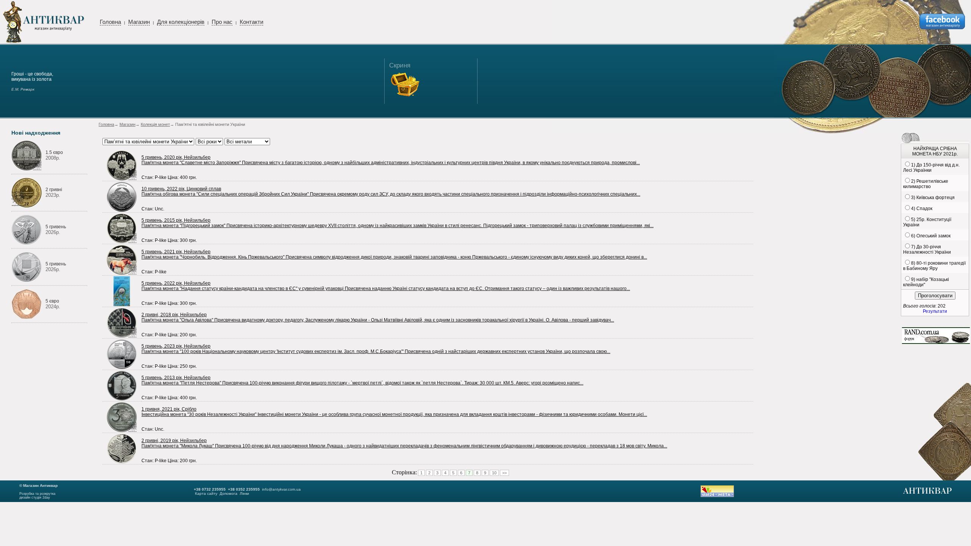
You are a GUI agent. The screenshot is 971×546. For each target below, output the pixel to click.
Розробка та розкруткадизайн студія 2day (37, 495)
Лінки (244, 493)
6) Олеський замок (931, 235)
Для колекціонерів (180, 22)
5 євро (52, 301)
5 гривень (56, 226)
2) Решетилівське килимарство (925, 184)
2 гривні (54, 189)
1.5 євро (54, 152)
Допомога (228, 493)
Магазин (139, 22)
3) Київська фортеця (933, 197)
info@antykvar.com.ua (281, 489)
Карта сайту (206, 493)
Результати (935, 311)
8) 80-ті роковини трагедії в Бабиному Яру (934, 265)
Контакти (251, 22)
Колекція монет (155, 124)
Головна (110, 22)
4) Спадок (921, 208)
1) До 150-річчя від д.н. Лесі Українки (931, 167)
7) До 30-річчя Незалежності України (927, 249)
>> (504, 473)
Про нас (222, 22)
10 (494, 473)
